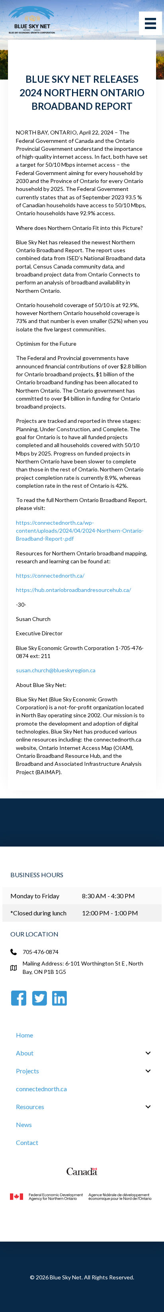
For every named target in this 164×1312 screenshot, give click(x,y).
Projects (27, 1071)
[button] (148, 1053)
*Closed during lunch (38, 913)
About (24, 1053)
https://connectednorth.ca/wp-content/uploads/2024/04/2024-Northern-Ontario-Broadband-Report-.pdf (80, 530)
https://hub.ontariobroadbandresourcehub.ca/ (73, 589)
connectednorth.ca (41, 1088)
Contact (27, 1142)
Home (24, 1035)
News (24, 1124)
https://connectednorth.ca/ (50, 575)
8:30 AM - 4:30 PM (108, 895)
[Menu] (150, 23)
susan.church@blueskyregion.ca (56, 670)
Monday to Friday (34, 895)
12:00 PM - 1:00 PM (110, 913)
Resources (30, 1106)
